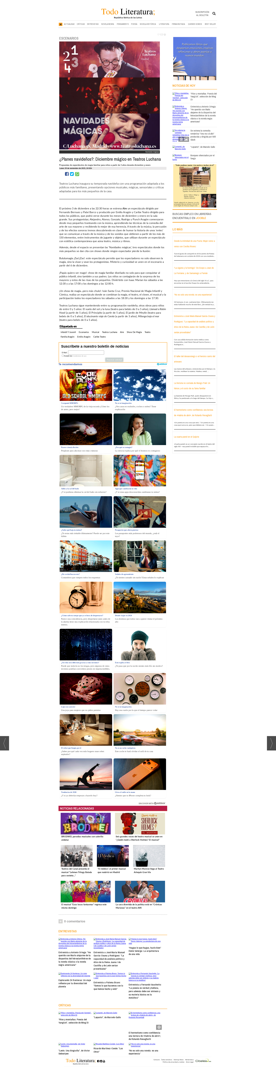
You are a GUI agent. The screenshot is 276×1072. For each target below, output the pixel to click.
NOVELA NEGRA (107, 24)
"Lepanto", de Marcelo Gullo (107, 1017)
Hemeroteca (189, 1060)
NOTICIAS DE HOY (183, 85)
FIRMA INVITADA (178, 24)
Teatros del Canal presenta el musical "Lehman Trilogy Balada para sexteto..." (76, 872)
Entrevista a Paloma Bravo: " (108, 986)
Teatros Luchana (109, 332)
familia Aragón (67, 337)
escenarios (84, 332)
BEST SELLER (210, 24)
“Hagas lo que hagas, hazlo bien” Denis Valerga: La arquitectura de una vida (145, 951)
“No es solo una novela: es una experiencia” (143, 1052)
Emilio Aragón (83, 337)
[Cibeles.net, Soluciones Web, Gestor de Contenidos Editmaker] (203, 1060)
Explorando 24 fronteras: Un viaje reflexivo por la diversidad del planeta (75, 983)
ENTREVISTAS (93, 24)
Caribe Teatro (99, 337)
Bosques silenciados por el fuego (202, 157)
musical (95, 332)
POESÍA (134, 24)
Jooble (201, 218)
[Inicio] (60, 24)
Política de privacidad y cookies (173, 1062)
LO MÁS (177, 229)
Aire (122, 332)
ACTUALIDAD (69, 24)
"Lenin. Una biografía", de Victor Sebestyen (74, 1052)
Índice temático (166, 1060)
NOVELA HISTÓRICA (148, 24)
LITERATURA (164, 24)
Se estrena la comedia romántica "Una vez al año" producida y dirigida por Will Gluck (203, 135)
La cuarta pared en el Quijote (186, 436)
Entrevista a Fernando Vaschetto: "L (145, 991)
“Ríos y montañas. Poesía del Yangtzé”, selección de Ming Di (74, 1021)
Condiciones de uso (79, 356)
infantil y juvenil (68, 332)
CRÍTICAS (81, 24)
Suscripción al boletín (202, 13)
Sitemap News (179, 1060)
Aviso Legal (190, 1062)
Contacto (157, 1060)
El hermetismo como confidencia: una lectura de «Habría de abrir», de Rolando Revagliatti (145, 1036)
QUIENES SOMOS (195, 24)
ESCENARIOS (68, 38)
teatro (148, 332)
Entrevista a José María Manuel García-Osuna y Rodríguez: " (109, 960)
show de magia (134, 332)
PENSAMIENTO (123, 24)
